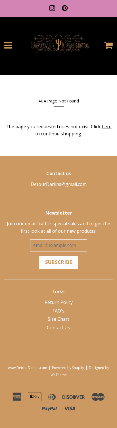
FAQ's (58, 311)
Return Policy (59, 302)
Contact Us (58, 327)
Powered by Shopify (68, 367)
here (107, 126)
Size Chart (58, 319)
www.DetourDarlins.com (27, 367)
